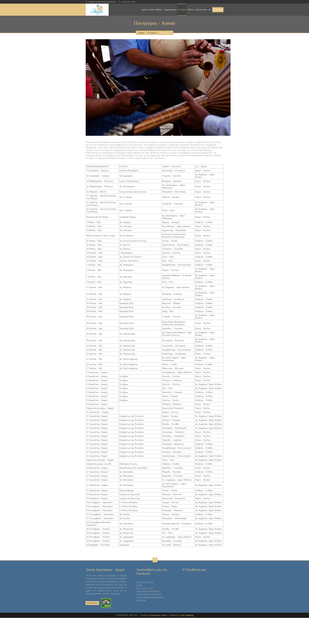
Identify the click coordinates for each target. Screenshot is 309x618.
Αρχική (144, 10)
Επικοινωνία (201, 10)
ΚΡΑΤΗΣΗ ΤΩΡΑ (92, 603)
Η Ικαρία (182, 10)
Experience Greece (159, 615)
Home (141, 33)
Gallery (190, 10)
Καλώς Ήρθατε (156, 10)
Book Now (218, 9)
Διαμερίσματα (170, 10)
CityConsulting (186, 615)
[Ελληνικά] (209, 10)
